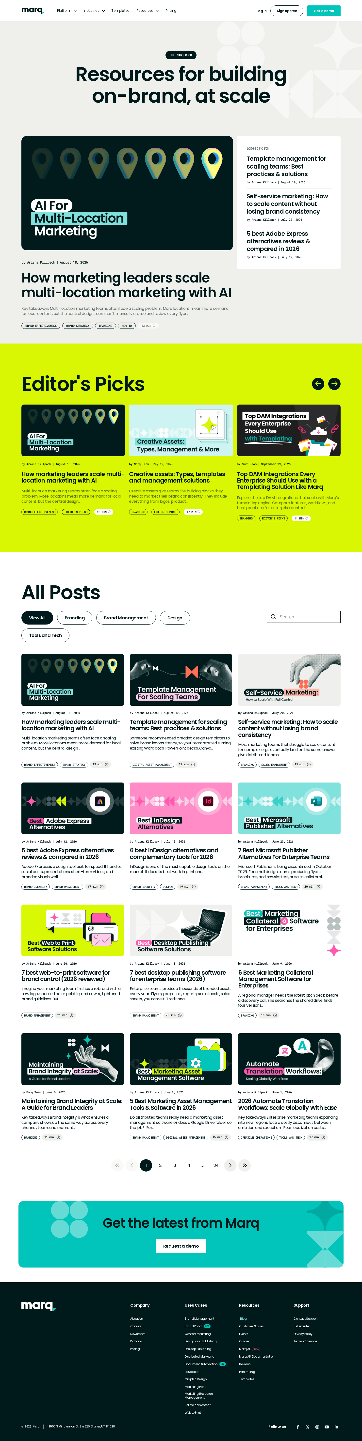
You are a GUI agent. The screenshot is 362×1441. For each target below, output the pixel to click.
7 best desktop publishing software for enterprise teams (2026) (178, 976)
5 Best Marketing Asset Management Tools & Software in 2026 (180, 1104)
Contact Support (305, 1319)
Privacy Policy (303, 1334)
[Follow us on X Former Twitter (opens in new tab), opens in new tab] (307, 1427)
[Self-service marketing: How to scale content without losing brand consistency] (289, 680)
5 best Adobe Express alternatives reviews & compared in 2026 (278, 241)
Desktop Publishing (198, 1349)
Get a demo (324, 10)
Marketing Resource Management (199, 1395)
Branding (105, 325)
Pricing (171, 10)
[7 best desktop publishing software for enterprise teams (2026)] (181, 930)
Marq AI (244, 1349)
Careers (135, 1326)
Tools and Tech (45, 635)
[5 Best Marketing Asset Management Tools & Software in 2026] (181, 1059)
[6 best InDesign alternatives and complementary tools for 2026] (181, 808)
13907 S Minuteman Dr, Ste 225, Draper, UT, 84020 (81, 1426)
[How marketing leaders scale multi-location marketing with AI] (127, 193)
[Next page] (230, 1165)
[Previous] (318, 384)
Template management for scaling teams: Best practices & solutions (286, 166)
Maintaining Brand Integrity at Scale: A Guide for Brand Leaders (71, 1104)
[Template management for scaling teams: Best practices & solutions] (181, 680)
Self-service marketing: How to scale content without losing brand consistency (287, 204)
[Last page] (244, 1165)
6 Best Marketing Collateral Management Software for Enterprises (275, 979)
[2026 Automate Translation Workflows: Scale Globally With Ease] (289, 1059)
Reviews (244, 1364)
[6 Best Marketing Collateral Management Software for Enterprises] (289, 930)
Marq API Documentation (256, 1357)
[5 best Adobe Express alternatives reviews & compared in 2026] (72, 808)
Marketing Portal (196, 1387)
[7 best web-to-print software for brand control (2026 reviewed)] (72, 930)
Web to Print (193, 1413)
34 (216, 1165)
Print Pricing (247, 1372)
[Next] (334, 384)
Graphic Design (196, 1379)
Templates (120, 10)
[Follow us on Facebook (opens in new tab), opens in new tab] (298, 1427)
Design (174, 618)
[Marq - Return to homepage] (38, 1306)
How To (127, 325)
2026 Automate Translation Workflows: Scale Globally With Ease (287, 1104)
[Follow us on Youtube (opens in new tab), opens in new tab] (326, 1427)
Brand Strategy (77, 325)
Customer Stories (251, 1326)
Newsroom (138, 1334)
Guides (244, 1341)
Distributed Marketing (199, 1357)
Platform (64, 10)
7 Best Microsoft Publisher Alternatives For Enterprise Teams (283, 853)
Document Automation (201, 1364)
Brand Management (126, 618)
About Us (136, 1319)
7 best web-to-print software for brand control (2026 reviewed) (65, 976)
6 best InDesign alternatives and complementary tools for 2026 (174, 853)
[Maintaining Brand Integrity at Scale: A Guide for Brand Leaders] (72, 1059)
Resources (145, 10)
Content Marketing (198, 1334)
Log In (261, 11)
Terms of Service (305, 1341)
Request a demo (181, 1246)
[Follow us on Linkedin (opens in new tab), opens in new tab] (336, 1427)
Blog (243, 1319)
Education (192, 1372)
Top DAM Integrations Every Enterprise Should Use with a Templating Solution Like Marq (280, 480)
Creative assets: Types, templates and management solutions (177, 477)
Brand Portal (193, 1326)
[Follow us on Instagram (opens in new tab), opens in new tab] (317, 1427)
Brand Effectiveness (40, 325)
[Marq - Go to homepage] (33, 11)
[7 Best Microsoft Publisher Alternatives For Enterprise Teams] (289, 808)
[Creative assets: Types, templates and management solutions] (181, 430)
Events (243, 1334)
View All (37, 618)
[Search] (273, 616)
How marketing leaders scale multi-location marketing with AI (126, 285)
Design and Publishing (200, 1341)
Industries (91, 10)
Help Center (302, 1326)
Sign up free (287, 10)
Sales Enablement (197, 1405)
